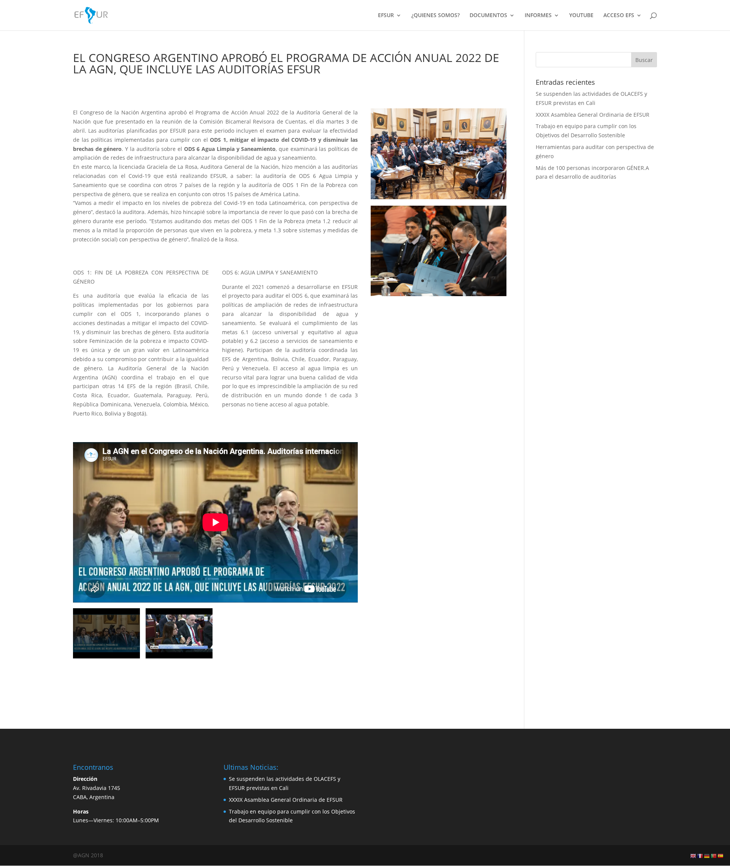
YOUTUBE (581, 16)
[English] (693, 855)
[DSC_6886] (438, 296)
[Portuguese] (714, 855)
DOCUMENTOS (488, 16)
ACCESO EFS (618, 16)
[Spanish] (720, 855)
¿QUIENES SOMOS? (435, 16)
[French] (700, 855)
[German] (707, 855)
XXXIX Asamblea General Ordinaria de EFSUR (592, 114)
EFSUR (386, 16)
